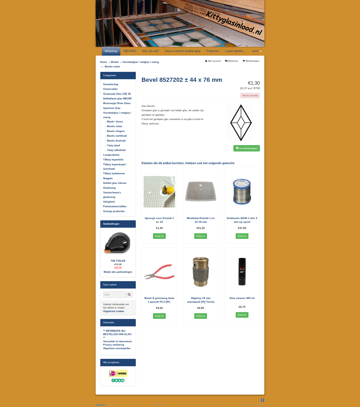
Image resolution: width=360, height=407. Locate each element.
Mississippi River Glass (116, 103)
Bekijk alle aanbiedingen (118, 272)
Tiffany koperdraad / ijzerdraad (114, 166)
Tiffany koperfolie (113, 159)
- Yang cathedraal (116, 150)
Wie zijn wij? (150, 51)
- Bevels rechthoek (116, 135)
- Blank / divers (114, 121)
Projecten (212, 51)
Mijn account (214, 61)
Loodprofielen (111, 155)
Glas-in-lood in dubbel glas (183, 51)
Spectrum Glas (111, 108)
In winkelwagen (247, 148)
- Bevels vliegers (115, 131)
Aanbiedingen (111, 223)
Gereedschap (110, 84)
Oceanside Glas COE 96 (117, 93)
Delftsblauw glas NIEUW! (117, 98)
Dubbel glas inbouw (114, 183)
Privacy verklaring (113, 344)
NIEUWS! (129, 51)
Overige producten (114, 211)
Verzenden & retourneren (117, 341)
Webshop (111, 51)
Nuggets (108, 178)
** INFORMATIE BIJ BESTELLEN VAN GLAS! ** (117, 334)
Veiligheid (109, 201)
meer (255, 51)
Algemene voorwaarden (116, 348)
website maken (111, 405)
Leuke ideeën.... (235, 51)
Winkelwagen (252, 61)
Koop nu (159, 236)
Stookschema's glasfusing (112, 194)
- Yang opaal (113, 145)
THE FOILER (118, 260)
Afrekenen (232, 61)
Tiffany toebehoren (114, 173)
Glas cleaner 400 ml (242, 298)
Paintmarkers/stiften (114, 206)
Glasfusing (109, 187)
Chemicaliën (110, 89)
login (202, 405)
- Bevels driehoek (116, 140)
